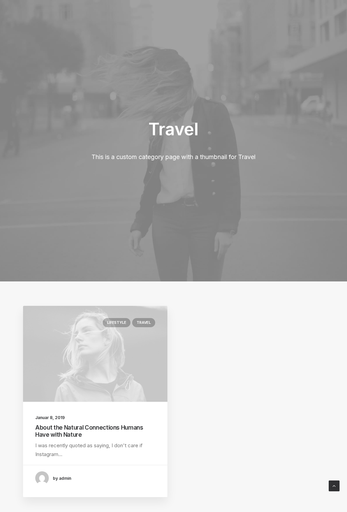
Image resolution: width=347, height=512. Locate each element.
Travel (144, 322)
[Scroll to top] (334, 485)
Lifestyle (116, 322)
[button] (95, 354)
